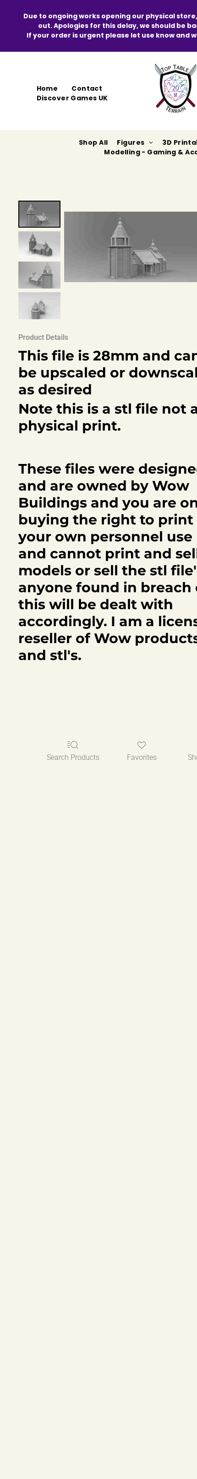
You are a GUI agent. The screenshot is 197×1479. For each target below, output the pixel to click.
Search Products (73, 757)
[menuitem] (47, 88)
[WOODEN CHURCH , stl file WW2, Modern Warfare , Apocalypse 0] (39, 214)
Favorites (142, 757)
